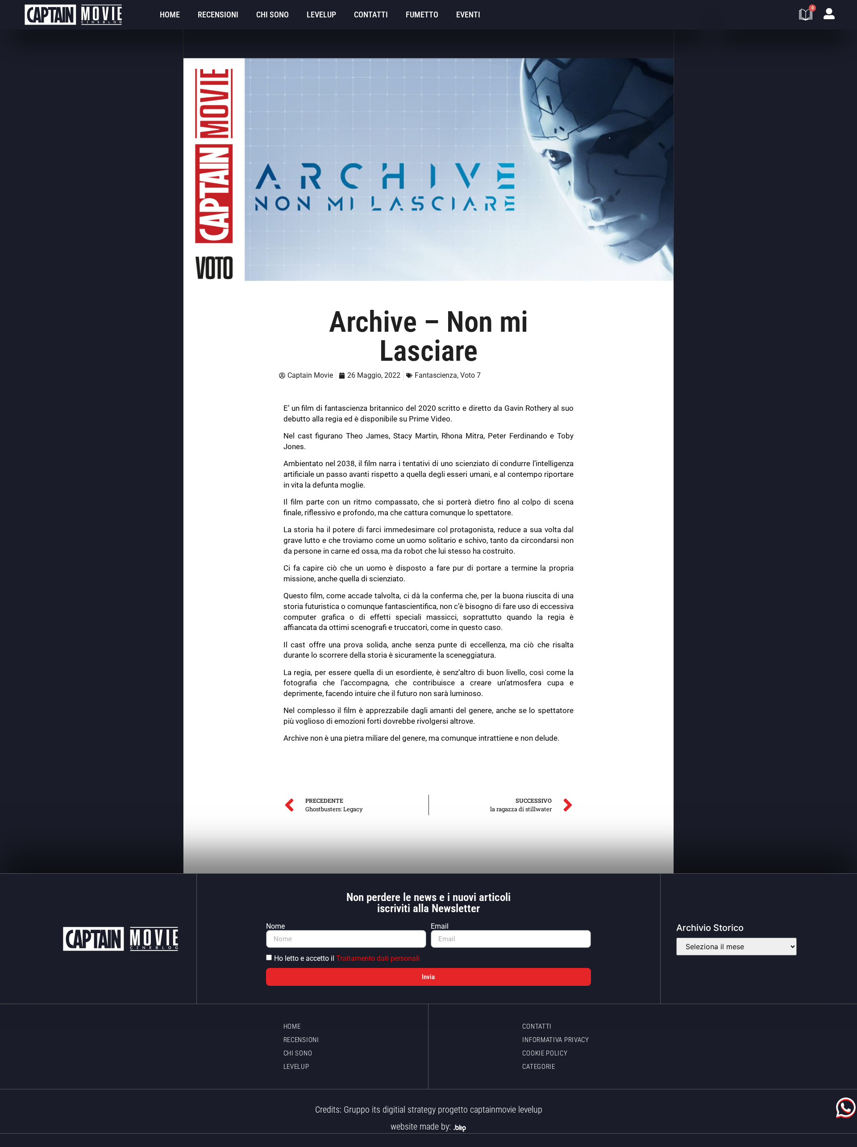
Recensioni (218, 14)
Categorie (538, 1067)
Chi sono (272, 14)
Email (440, 926)
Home (170, 14)
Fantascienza (436, 375)
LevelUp (321, 14)
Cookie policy (544, 1053)
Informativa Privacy (555, 1040)
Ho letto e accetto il (347, 958)
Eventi (468, 14)
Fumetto (422, 14)
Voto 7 (470, 375)
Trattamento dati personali (378, 958)
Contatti (371, 14)
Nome (275, 926)
